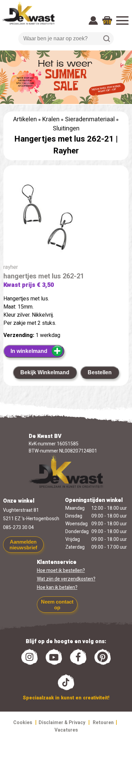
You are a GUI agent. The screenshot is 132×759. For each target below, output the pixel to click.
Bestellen (100, 372)
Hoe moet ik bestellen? (61, 570)
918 (107, 22)
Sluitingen (66, 128)
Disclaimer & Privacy (62, 722)
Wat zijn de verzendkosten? (66, 579)
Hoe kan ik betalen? (57, 587)
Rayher (66, 151)
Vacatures (66, 730)
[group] (66, 218)
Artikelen (25, 119)
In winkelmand (28, 351)
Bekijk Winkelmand (44, 372)
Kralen (51, 119)
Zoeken (106, 39)
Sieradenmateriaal (90, 119)
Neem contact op (57, 604)
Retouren (103, 722)
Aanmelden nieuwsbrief (23, 544)
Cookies (22, 722)
